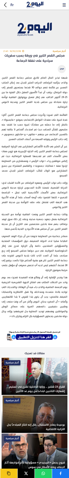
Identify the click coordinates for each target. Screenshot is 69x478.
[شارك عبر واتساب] (43, 473)
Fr (12, 5)
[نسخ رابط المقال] (8, 473)
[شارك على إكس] (26, 473)
